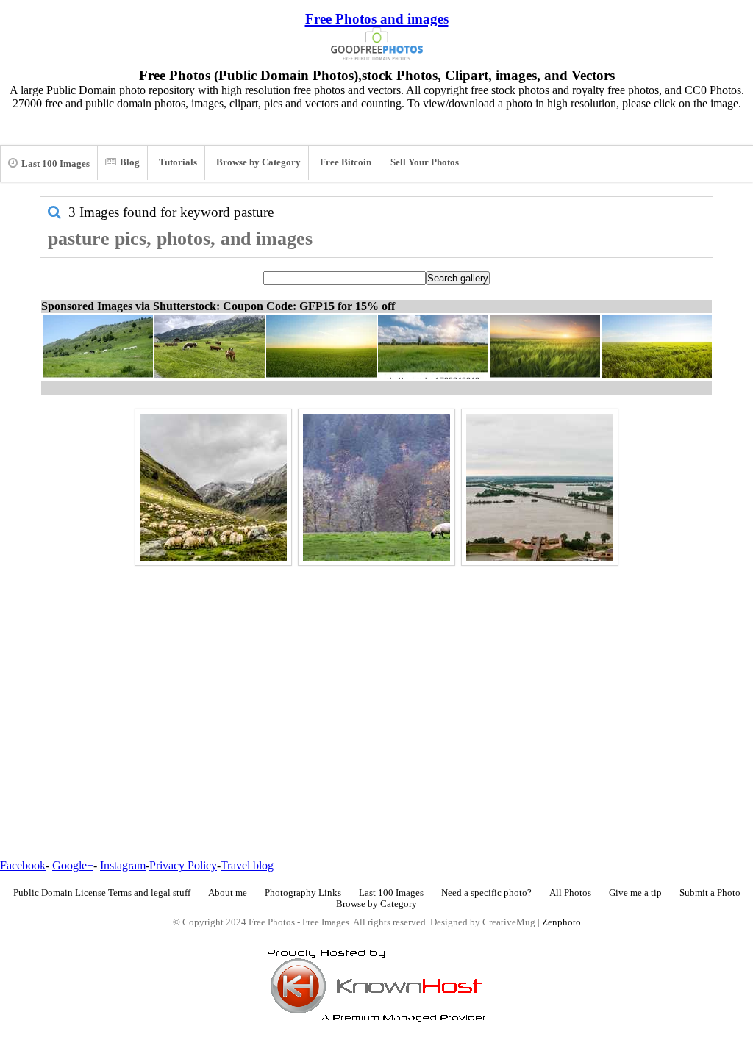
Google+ (72, 865)
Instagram (123, 865)
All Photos (570, 893)
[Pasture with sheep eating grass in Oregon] (376, 487)
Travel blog (247, 865)
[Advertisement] (376, 673)
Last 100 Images (55, 164)
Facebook (23, 865)
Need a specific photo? (486, 893)
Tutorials (178, 162)
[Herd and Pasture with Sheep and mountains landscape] (213, 487)
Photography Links (303, 893)
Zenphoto (561, 922)
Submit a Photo (709, 893)
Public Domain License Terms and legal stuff (101, 893)
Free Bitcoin (345, 162)
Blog (130, 162)
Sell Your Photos (424, 162)
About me (227, 893)
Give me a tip (635, 893)
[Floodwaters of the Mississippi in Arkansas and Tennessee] (539, 487)
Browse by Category (258, 162)
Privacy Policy (183, 865)
